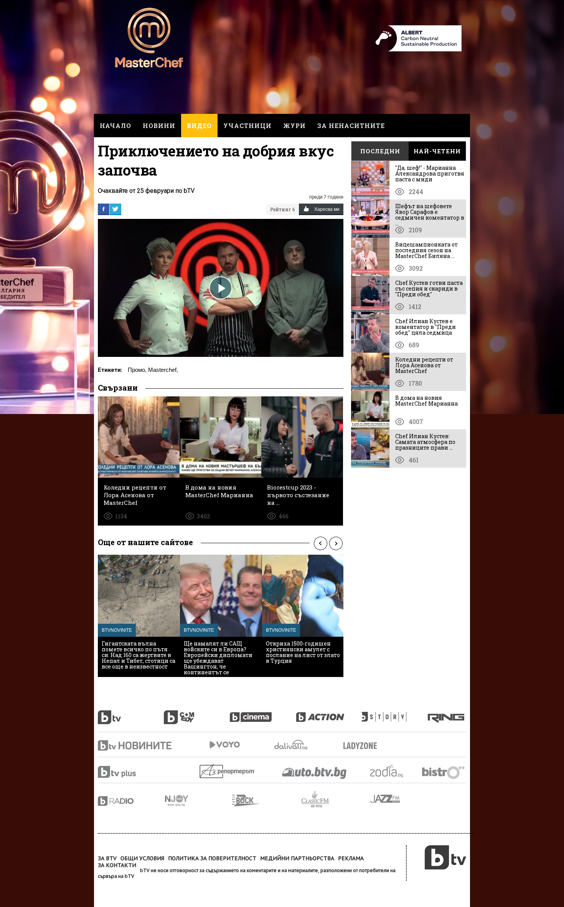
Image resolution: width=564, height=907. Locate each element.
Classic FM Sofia (335, 799)
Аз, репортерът (227, 771)
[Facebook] (103, 209)
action (329, 713)
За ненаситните (351, 126)
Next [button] (335, 543)
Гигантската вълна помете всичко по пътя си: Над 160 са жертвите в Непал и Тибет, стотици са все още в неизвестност (138, 655)
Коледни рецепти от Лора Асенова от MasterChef (424, 365)
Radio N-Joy (198, 800)
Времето (291, 744)
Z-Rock (266, 800)
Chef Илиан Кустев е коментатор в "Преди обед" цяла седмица (425, 326)
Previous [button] (320, 543)
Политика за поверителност (212, 858)
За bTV (107, 858)
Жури (294, 126)
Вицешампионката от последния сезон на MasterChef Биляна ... (426, 250)
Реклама (351, 858)
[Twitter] (115, 209)
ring (447, 713)
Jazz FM (385, 799)
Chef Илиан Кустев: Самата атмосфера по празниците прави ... (425, 441)
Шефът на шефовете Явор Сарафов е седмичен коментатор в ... (429, 214)
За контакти (117, 865)
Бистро (444, 772)
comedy (197, 713)
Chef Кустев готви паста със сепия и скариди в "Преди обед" (429, 288)
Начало (115, 126)
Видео (199, 126)
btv (131, 713)
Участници (247, 126)
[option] (139, 616)
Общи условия (142, 858)
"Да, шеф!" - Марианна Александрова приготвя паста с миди (429, 173)
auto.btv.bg (314, 773)
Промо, (137, 369)
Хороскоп (393, 771)
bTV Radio (131, 801)
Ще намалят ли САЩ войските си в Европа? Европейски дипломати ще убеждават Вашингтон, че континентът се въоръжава (218, 661)
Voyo (224, 744)
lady (395, 713)
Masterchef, (163, 369)
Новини (159, 126)
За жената (362, 746)
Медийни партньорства (297, 858)
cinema (263, 713)
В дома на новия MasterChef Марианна (426, 400)
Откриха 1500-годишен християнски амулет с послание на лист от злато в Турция (303, 652)
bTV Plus (131, 772)
